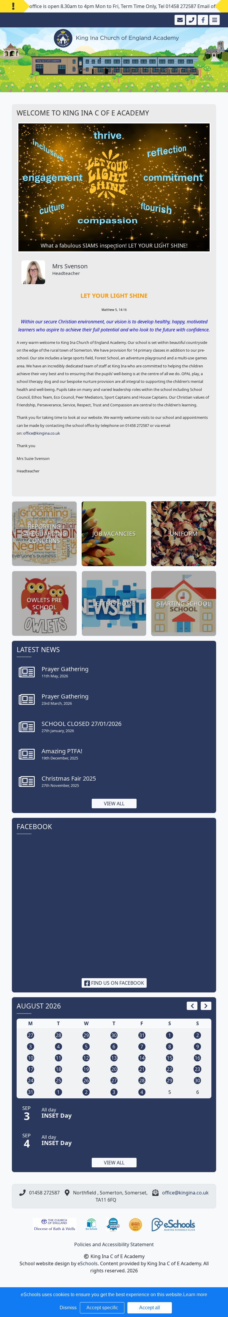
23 (197, 1069)
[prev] (192, 1006)
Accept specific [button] (102, 1307)
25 (58, 1080)
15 (169, 1058)
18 (58, 1069)
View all (114, 803)
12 (86, 1058)
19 (86, 1069)
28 (58, 1035)
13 (114, 1058)
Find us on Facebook (117, 983)
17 (30, 1069)
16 (197, 1058)
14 (142, 1058)
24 (30, 1080)
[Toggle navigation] (214, 20)
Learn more (195, 1294)
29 (86, 1035)
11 (58, 1058)
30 (114, 1035)
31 (142, 1035)
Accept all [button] (149, 1307)
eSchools (87, 1263)
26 (86, 1080)
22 (169, 1069)
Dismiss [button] (68, 1307)
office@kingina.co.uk (41, 433)
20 (114, 1069)
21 (142, 1069)
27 (30, 1035)
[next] (206, 1006)
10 (30, 1058)
